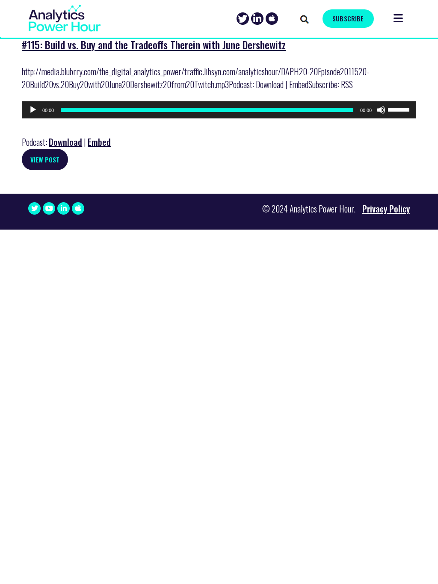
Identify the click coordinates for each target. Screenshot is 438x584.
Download (65, 142)
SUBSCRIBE (348, 18)
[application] (219, 109)
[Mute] (381, 110)
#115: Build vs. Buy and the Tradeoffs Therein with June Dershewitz (154, 44)
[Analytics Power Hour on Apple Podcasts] (272, 18)
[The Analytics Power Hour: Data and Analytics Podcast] (64, 18)
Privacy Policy (386, 208)
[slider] (400, 109)
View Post (44, 159)
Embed (99, 142)
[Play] (33, 110)
